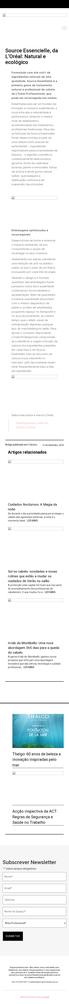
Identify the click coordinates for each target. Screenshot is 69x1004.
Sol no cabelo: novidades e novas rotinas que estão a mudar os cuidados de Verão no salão (32, 576)
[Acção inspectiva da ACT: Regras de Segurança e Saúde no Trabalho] (38, 788)
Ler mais (32, 520)
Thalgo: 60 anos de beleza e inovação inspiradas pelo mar (36, 759)
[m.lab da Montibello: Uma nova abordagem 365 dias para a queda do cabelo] (36, 618)
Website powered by (34, 997)
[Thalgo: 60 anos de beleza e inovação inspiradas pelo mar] (38, 731)
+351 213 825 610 (19, 982)
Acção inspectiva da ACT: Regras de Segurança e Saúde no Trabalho (34, 817)
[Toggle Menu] (64, 28)
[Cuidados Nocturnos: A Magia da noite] (36, 479)
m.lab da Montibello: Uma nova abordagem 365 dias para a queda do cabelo (33, 648)
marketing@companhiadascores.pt (44, 982)
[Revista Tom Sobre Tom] (34, 18)
